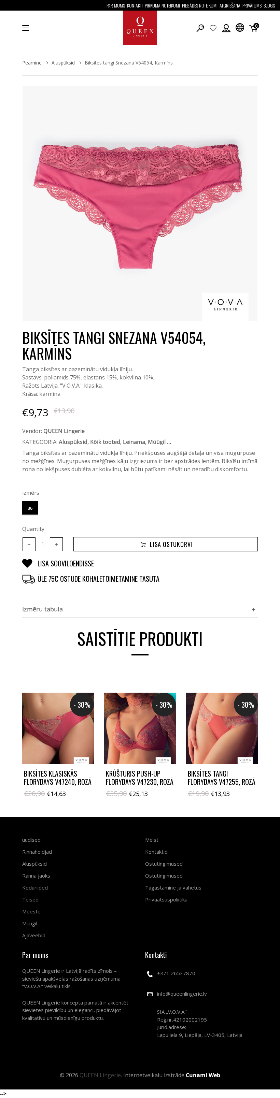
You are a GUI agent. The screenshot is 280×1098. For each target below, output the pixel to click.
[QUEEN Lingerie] (140, 28)
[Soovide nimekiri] (213, 28)
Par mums (116, 5)
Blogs (269, 5)
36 (30, 508)
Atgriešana (230, 5)
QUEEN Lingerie (64, 431)
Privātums (252, 5)
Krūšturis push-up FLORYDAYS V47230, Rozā (139, 777)
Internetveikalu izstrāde (171, 1075)
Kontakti (135, 5)
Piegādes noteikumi (200, 5)
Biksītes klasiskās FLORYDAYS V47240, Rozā (58, 777)
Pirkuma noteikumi (162, 5)
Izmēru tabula (42, 609)
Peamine (32, 62)
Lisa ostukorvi (171, 544)
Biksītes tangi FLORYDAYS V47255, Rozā (221, 777)
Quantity (33, 529)
